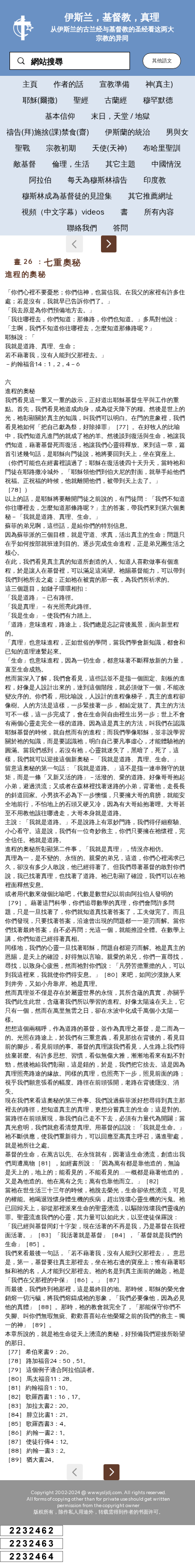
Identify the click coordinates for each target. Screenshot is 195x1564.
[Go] (108, 243)
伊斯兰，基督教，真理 (112, 17)
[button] (161, 61)
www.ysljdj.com (105, 1492)
